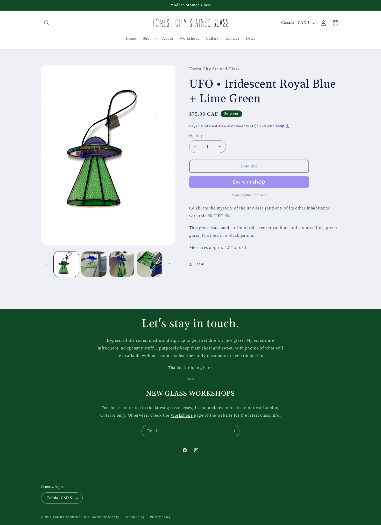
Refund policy (135, 517)
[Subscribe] (233, 431)
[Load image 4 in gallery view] (149, 264)
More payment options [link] (249, 195)
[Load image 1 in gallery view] (66, 264)
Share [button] (199, 264)
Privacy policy (160, 517)
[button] (47, 23)
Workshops (182, 415)
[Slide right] (169, 264)
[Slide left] (46, 264)
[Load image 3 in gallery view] (122, 264)
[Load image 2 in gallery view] (94, 264)
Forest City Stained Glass (71, 517)
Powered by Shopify (104, 517)
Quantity (196, 136)
